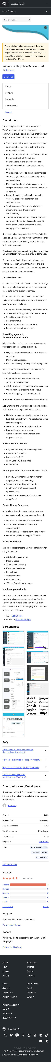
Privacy (5, 975)
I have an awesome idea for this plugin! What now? (14, 775)
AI (31, 847)
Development (11, 105)
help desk (35, 852)
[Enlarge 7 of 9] (45, 668)
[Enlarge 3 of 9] (21, 671)
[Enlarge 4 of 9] (21, 716)
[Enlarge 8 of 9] (45, 686)
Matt (5, 1009)
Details (8, 86)
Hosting (6, 971)
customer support (41, 847)
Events (30, 988)
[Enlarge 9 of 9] (45, 700)
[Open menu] (47, 3)
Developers (7, 992)
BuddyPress (9, 1018)
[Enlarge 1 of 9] (21, 634)
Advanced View (9, 864)
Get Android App (23, 619)
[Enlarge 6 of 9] (45, 654)
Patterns (31, 975)
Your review (7, 906)
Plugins (30, 971)
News (5, 967)
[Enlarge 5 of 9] (45, 634)
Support (8, 112)
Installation (10, 99)
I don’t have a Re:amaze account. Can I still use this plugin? (17, 751)
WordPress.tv (9, 997)
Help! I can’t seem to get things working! (20, 767)
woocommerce (42, 857)
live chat (44, 852)
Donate (31, 992)
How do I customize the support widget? (21, 760)
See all (46, 906)
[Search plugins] (28, 19)
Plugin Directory (9, 11)
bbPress (7, 1013)
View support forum (11, 925)
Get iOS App (17, 616)
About (5, 962)
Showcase (31, 962)
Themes (30, 967)
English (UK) (14, 1029)
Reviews (9, 93)
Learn (5, 983)
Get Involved (33, 983)
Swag (30, 997)
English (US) (44, 842)
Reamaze (10, 70)
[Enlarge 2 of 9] (21, 650)
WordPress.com (10, 1005)
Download (8, 77)
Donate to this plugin (11, 947)
